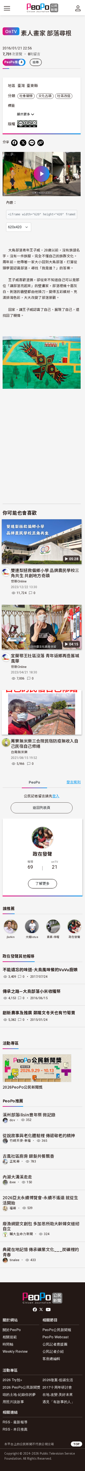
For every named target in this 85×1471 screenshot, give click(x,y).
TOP (76, 1444)
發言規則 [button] (73, 782)
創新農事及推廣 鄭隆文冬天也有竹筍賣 (39, 1012)
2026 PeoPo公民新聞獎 (22, 1387)
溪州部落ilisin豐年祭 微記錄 (29, 1114)
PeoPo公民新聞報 (56, 1329)
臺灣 (21, 86)
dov (12, 1120)
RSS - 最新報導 (15, 1421)
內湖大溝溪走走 (17, 1177)
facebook (35, 1309)
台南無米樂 (19, 752)
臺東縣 (32, 86)
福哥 (13, 1208)
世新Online (19, 581)
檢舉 (36, 62)
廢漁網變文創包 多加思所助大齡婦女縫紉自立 (41, 1226)
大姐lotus (32, 937)
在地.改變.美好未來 (57, 1394)
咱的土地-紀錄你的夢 (19, 1394)
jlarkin (11, 937)
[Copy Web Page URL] (40, 142)
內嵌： (11, 202)
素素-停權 (53, 937)
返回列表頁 (42, 808)
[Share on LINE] (32, 142)
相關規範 (10, 1336)
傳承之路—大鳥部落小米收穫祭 (32, 991)
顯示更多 (24, 114)
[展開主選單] (7, 8)
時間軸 (8, 1344)
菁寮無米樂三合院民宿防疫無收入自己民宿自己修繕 (44, 743)
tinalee (14, 1260)
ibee (13, 1182)
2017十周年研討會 (57, 1387)
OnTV (11, 31)
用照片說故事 (13, 1401)
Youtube (48, 1309)
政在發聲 (42, 853)
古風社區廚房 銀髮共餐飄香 (28, 1156)
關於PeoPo (12, 1329)
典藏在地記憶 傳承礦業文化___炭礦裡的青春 (41, 1251)
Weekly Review (15, 1351)
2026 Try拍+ (12, 1379)
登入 (56, 795)
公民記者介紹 (53, 1351)
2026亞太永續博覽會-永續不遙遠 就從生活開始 (40, 1200)
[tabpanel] (42, 796)
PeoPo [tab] (34, 782)
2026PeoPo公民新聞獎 (22, 1087)
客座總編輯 (51, 1358)
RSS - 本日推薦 (15, 1429)
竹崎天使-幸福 (20, 1141)
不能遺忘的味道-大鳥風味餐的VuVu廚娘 (40, 969)
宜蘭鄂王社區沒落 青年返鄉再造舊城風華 (45, 658)
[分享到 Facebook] (14, 142)
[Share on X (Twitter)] (23, 142)
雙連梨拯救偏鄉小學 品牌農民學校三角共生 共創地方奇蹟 (45, 572)
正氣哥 (15, 1161)
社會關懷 (26, 96)
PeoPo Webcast (55, 1336)
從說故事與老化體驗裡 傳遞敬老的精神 (39, 1135)
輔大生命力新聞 (21, 1234)
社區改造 (63, 96)
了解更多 (42, 884)
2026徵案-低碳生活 (57, 1379)
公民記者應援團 (54, 1344)
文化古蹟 (45, 96)
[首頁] (42, 8)
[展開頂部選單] (78, 8)
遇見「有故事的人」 (58, 1401)
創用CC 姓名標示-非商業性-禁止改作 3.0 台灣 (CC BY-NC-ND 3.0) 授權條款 (28, 123)
